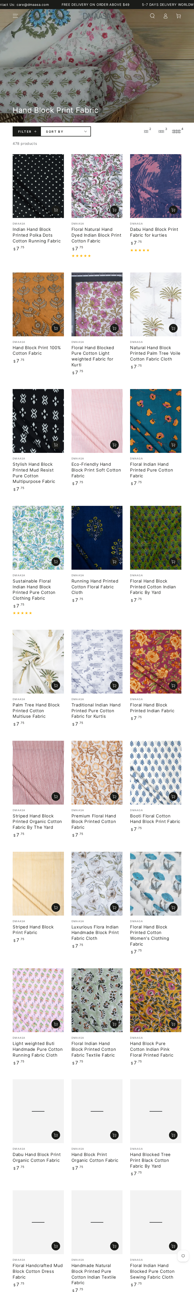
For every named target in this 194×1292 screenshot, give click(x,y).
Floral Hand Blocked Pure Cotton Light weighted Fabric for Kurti (92, 356)
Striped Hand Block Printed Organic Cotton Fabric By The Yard (37, 821)
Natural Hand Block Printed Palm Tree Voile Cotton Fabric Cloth (155, 353)
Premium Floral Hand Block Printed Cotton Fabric (93, 821)
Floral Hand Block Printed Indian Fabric (152, 707)
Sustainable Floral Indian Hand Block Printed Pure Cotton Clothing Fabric (34, 590)
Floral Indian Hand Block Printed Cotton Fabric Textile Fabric (93, 1049)
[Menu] (15, 15)
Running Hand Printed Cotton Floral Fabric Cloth (94, 587)
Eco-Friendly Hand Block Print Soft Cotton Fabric (96, 470)
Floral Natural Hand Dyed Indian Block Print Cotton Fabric (96, 235)
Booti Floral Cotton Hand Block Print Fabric (155, 818)
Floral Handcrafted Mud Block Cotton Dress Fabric (38, 1271)
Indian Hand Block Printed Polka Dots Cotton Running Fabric (37, 235)
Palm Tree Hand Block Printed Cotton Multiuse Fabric (36, 710)
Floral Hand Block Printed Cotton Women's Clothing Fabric (149, 935)
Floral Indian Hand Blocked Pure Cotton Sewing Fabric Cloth (152, 1271)
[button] (152, 15)
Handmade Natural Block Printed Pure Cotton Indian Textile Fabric (93, 1274)
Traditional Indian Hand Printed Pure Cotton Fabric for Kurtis (96, 710)
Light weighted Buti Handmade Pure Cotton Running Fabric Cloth (38, 1049)
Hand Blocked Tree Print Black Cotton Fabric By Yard (150, 1160)
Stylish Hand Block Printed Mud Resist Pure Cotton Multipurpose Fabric (34, 473)
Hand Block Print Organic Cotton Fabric (94, 1157)
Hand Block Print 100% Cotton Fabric (37, 350)
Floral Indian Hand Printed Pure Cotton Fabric (151, 470)
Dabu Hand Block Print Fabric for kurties (154, 232)
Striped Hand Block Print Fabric (33, 929)
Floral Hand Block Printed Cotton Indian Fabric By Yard (153, 587)
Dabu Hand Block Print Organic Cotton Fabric (37, 1157)
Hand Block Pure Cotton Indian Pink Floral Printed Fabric (151, 1049)
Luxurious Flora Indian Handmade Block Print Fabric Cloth (95, 932)
